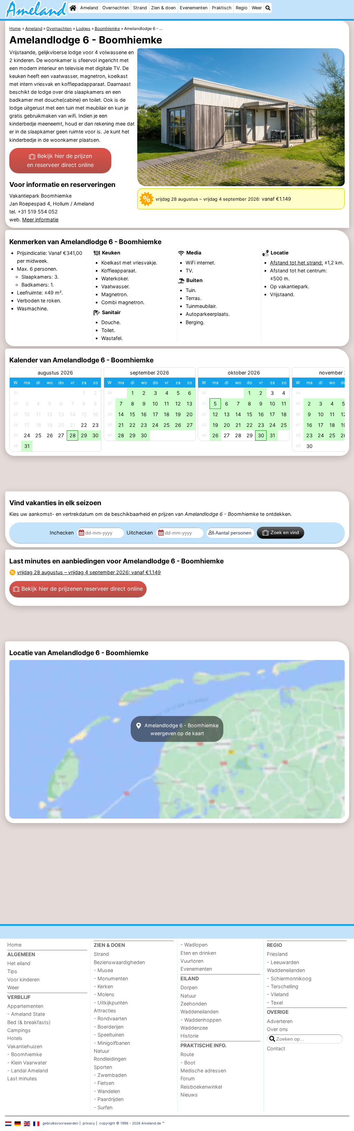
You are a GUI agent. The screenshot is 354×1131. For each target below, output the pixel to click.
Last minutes (22, 1078)
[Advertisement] (177, 473)
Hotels (14, 1038)
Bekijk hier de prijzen (60, 160)
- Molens (104, 994)
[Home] (73, 8)
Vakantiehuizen (24, 1046)
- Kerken (103, 986)
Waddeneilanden (199, 1011)
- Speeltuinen (109, 1035)
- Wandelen (107, 1091)
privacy (89, 1123)
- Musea (103, 970)
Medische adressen (203, 1070)
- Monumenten (111, 978)
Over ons (277, 1029)
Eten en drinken (198, 953)
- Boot (187, 1062)
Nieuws (189, 1095)
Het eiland (18, 963)
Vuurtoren (191, 961)
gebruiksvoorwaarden (60, 1123)
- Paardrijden (108, 1099)
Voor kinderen (23, 979)
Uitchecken (140, 533)
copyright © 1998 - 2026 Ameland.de (130, 1123)
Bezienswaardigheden (119, 962)
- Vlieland (278, 994)
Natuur (101, 1051)
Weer (257, 7)
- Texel (275, 1002)
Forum (187, 1078)
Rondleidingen (110, 1059)
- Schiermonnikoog (289, 978)
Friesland (277, 954)
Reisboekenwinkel (201, 1087)
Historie (189, 1036)
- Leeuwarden (283, 962)
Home (14, 945)
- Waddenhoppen (200, 1020)
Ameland (89, 7)
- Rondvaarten (110, 1018)
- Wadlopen (193, 945)
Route (187, 1054)
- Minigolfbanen (112, 1043)
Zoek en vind (285, 532)
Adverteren (279, 1021)
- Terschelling (282, 986)
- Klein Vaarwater (27, 1062)
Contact (276, 1048)
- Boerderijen (108, 1027)
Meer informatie (40, 219)
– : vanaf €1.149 (89, 572)
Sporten (103, 1067)
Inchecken (62, 533)
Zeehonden (193, 1004)
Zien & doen (163, 7)
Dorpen (188, 987)
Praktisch (222, 7)
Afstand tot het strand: (296, 263)
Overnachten (115, 7)
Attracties (105, 1010)
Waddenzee (194, 1028)
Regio (242, 7)
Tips (12, 971)
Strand (140, 7)
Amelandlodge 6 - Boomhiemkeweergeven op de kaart (180, 729)
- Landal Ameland (27, 1070)
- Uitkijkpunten (111, 1002)
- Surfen (103, 1107)
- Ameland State (26, 1014)
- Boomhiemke (24, 1054)
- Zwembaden (110, 1075)
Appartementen (25, 1006)
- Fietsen (104, 1083)
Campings (19, 1030)
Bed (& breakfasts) (28, 1022)
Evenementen (193, 7)
